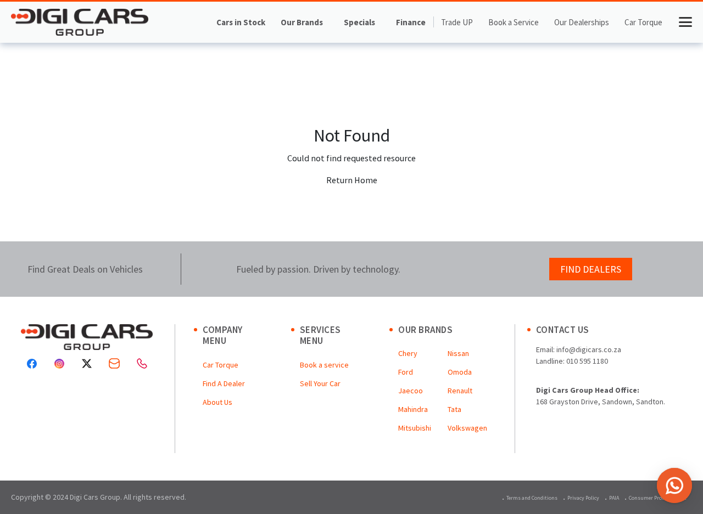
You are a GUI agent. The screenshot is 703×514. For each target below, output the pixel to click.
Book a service (324, 365)
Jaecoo (410, 391)
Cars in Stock (240, 22)
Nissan (458, 353)
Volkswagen (467, 428)
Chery (407, 353)
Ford (405, 372)
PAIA (614, 497)
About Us (217, 402)
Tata (454, 409)
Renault (460, 391)
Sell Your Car (320, 383)
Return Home (351, 179)
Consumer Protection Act (658, 497)
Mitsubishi (414, 428)
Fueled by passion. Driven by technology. (318, 269)
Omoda (460, 372)
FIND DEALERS (590, 269)
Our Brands (302, 22)
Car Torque (643, 22)
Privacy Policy (583, 497)
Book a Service (513, 22)
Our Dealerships (581, 22)
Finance (411, 22)
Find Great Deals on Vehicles (85, 269)
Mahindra (413, 409)
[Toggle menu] (685, 22)
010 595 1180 (587, 361)
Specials (359, 22)
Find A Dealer (224, 383)
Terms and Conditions (531, 497)
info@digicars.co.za (588, 349)
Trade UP (457, 22)
